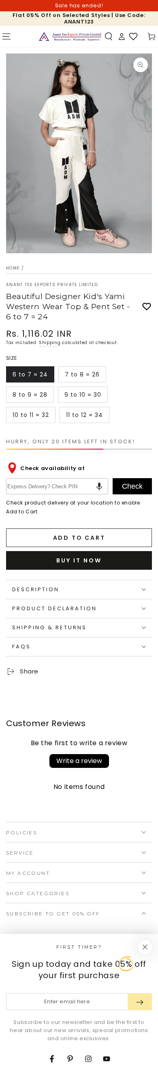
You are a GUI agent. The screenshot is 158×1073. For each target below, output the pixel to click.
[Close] (145, 947)
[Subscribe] (140, 1001)
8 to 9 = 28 (30, 397)
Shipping (50, 343)
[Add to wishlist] (146, 306)
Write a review (79, 760)
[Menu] (6, 36)
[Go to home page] (70, 36)
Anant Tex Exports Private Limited (52, 285)
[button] (108, 36)
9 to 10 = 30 (82, 397)
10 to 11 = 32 (30, 417)
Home (12, 268)
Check (132, 486)
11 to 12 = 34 (84, 417)
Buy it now (79, 560)
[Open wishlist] (133, 36)
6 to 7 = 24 (30, 376)
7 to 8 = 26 (82, 376)
